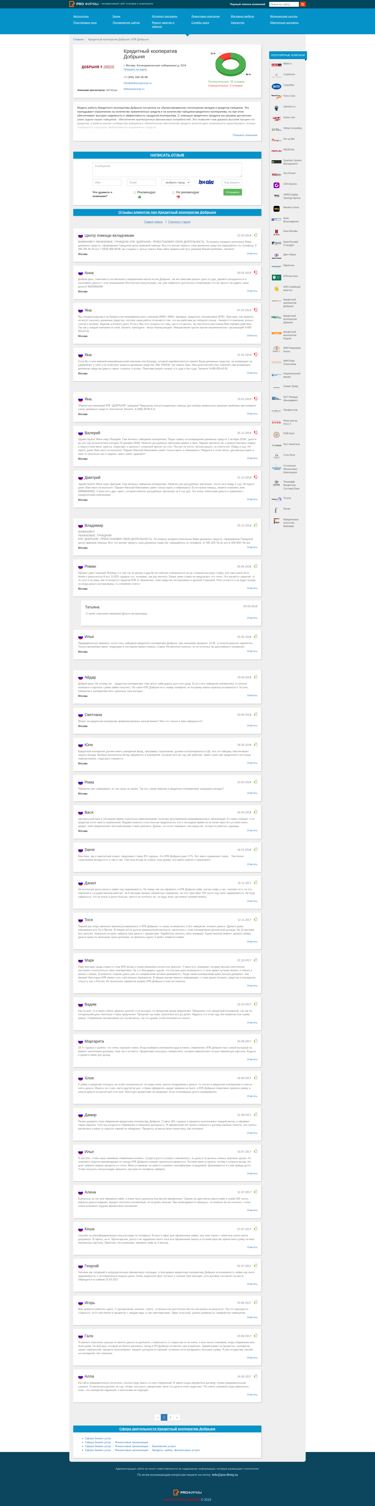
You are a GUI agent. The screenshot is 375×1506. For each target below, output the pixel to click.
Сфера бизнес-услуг (98, 1438)
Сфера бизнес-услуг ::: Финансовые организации (116, 1442)
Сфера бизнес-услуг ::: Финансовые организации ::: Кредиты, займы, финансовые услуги (142, 1450)
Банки (116, 16)
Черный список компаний (247, 4)
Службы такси (200, 22)
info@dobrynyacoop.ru (138, 83)
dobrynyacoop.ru (134, 88)
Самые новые (153, 221)
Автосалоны (81, 16)
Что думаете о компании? (102, 194)
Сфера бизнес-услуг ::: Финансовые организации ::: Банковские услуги (130, 1446)
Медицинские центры (284, 16)
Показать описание (245, 135)
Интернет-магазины (164, 16)
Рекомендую (146, 192)
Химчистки (237, 22)
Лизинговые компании (205, 16)
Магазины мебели (242, 16)
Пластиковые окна (85, 22)
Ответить (252, 253)
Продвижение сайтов (126, 22)
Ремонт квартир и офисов (163, 24)
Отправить (232, 192)
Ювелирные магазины (284, 22)
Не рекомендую (187, 192)
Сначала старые (179, 221)
